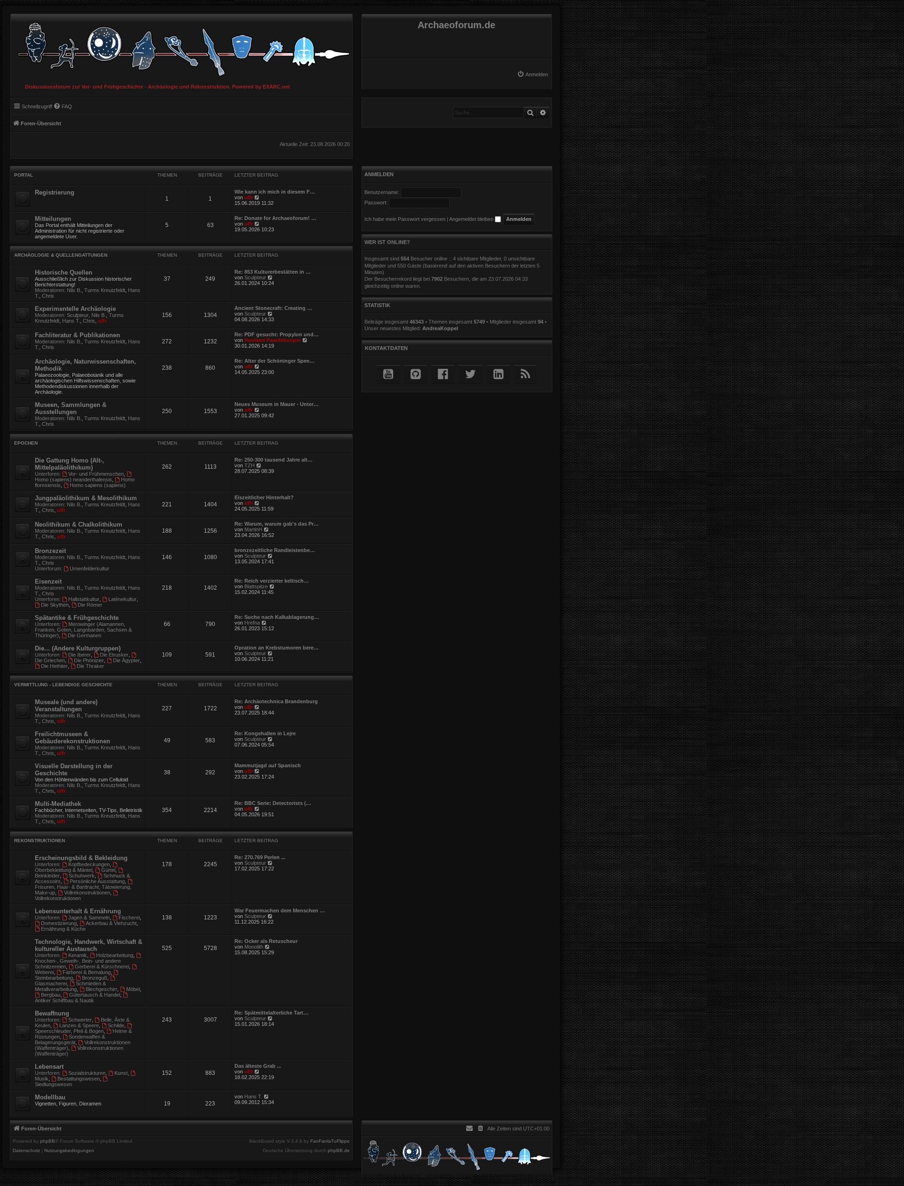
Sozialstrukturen (86, 1073)
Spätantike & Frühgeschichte (77, 617)
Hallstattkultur (83, 599)
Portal (23, 175)
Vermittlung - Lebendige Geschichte (63, 684)
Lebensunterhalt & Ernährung (78, 911)
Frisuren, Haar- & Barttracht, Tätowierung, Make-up (83, 889)
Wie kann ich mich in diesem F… (274, 192)
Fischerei (129, 917)
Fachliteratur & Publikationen (77, 335)
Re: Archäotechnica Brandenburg (276, 701)
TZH (249, 465)
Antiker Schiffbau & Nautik (64, 1000)
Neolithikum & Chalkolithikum (78, 524)
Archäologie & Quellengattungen (60, 255)
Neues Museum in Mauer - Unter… (276, 404)
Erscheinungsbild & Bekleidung (81, 857)
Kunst (121, 1073)
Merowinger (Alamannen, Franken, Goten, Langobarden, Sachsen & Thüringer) (83, 629)
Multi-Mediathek (58, 803)
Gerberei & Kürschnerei (102, 966)
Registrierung (54, 192)
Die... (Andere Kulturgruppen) (78, 648)
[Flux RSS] (525, 374)
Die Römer (90, 605)
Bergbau (50, 995)
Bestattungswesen (78, 1078)
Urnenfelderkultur (89, 568)
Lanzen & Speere (79, 1025)
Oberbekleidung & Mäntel (63, 870)
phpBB (47, 1141)
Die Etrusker (114, 655)
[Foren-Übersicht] (181, 47)
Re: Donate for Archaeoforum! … (275, 218)
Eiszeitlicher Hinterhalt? (264, 497)
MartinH (253, 529)
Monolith (253, 947)
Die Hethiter (54, 666)
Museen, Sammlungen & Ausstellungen (70, 408)
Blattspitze (256, 586)
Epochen (26, 443)
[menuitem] (532, 74)
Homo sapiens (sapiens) (98, 485)
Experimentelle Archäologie (75, 308)
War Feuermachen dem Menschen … (279, 910)
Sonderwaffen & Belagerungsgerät (70, 1039)
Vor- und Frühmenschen (96, 474)
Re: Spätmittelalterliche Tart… (271, 1012)
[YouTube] (388, 374)
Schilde (116, 1025)
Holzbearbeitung (114, 955)
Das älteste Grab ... (257, 1066)
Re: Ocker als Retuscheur (266, 941)
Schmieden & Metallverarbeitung (70, 986)
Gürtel (108, 870)
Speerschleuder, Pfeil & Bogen (69, 1031)
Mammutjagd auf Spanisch (267, 765)
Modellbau (50, 1097)
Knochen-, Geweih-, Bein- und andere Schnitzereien (78, 963)
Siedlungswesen (53, 1084)
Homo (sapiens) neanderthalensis (73, 479)
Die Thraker (90, 666)
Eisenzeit (48, 581)
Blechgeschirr (101, 989)
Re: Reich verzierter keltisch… (271, 581)
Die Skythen (55, 605)
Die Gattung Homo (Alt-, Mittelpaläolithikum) (69, 464)
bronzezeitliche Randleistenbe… (274, 550)
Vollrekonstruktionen (87, 892)
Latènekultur (122, 599)
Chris (48, 296)
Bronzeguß (94, 978)
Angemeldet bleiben (472, 219)
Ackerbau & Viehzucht (111, 923)
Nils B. (74, 290)
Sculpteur (255, 277)
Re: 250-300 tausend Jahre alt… (273, 460)
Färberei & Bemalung (87, 972)
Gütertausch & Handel (94, 995)
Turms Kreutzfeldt (104, 290)
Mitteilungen (53, 218)
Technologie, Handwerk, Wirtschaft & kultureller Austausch (88, 945)
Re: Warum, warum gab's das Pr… (276, 524)
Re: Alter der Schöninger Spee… (274, 361)
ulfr (248, 197)
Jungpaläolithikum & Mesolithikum (86, 498)
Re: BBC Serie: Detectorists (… (272, 803)
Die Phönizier (89, 660)
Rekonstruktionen (39, 840)
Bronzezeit (50, 550)
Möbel (133, 989)
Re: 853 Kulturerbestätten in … (272, 272)
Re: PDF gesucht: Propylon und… (276, 334)
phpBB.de (339, 1150)
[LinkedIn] (498, 374)
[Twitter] (470, 374)
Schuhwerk (82, 875)
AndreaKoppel (440, 328)
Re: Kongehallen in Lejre (265, 733)
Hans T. (71, 321)
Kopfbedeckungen (89, 864)
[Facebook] (443, 374)
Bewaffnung (52, 1013)
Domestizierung (59, 923)
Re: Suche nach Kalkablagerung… (276, 617)
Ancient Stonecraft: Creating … (273, 308)
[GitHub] (415, 374)
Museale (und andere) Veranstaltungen (66, 706)
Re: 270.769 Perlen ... (259, 857)
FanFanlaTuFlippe (330, 1141)
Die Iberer (79, 655)
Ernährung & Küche (63, 929)
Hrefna (252, 622)
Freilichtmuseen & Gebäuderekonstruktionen (72, 738)
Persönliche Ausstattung (97, 881)
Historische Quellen (63, 272)
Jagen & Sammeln (89, 917)
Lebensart (49, 1066)
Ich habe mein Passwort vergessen (404, 219)
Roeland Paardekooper (272, 340)
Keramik (77, 955)
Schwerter (80, 1020)
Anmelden (379, 174)
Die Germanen (84, 635)
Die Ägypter (126, 660)
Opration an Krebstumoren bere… (276, 647)
